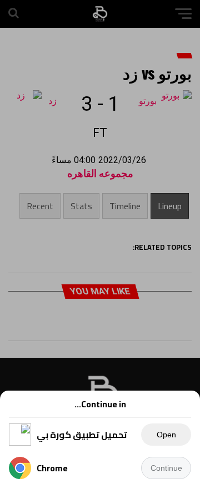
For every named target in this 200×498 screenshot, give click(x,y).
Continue (166, 468)
